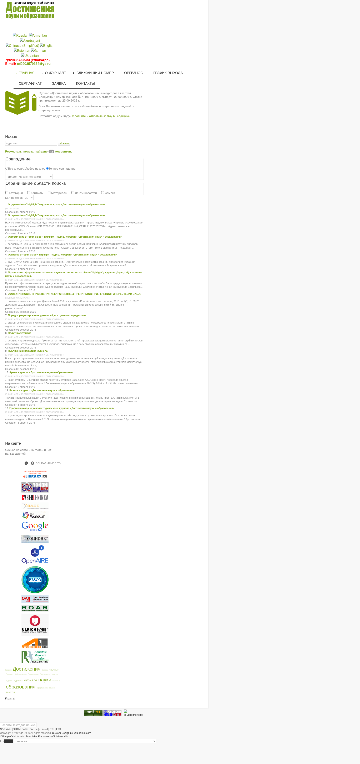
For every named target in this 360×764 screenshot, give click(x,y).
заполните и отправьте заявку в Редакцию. (101, 116)
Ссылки (109, 193)
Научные (54, 669)
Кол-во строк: (14, 197)
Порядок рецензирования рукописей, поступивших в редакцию (47, 315)
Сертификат (45, 674)
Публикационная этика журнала (28, 351)
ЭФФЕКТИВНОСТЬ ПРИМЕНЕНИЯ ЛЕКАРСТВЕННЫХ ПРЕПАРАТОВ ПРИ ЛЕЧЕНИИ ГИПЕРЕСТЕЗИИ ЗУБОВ (74, 294)
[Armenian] (38, 35)
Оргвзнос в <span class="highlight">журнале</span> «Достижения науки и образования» (62, 254)
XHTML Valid (20, 729)
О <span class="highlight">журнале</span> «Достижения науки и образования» (56, 204)
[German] (38, 50)
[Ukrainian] (30, 55)
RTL (52, 729)
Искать (64, 143)
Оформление (21, 674)
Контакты (36, 193)
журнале (30, 679)
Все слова (15, 168)
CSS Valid (5, 729)
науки (44, 679)
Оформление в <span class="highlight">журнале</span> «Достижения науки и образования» (65, 236)
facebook (32, 463)
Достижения (26, 668)
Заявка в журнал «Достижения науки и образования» (42, 390)
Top (32, 729)
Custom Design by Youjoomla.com (71, 732)
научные (56, 680)
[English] (47, 45)
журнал (9, 680)
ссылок (52, 687)
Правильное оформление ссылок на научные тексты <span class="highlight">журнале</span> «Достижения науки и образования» (73, 274)
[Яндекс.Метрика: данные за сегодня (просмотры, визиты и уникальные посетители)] (133, 712)
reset (45, 729)
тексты (10, 692)
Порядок (11, 176)
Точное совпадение (62, 168)
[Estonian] (22, 50)
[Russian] (21, 35)
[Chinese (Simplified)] (22, 45)
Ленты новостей (85, 193)
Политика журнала (19, 333)
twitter (26, 463)
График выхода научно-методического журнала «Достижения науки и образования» (61, 408)
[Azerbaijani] (30, 40)
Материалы (58, 193)
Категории (15, 193)
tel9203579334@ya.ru (34, 63)
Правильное (33, 674)
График (8, 669)
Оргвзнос (10, 674)
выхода (55, 674)
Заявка (45, 669)
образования (20, 686)
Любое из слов (35, 168)
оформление (42, 687)
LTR (58, 729)
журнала (18, 680)
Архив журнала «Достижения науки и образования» (41, 372)
